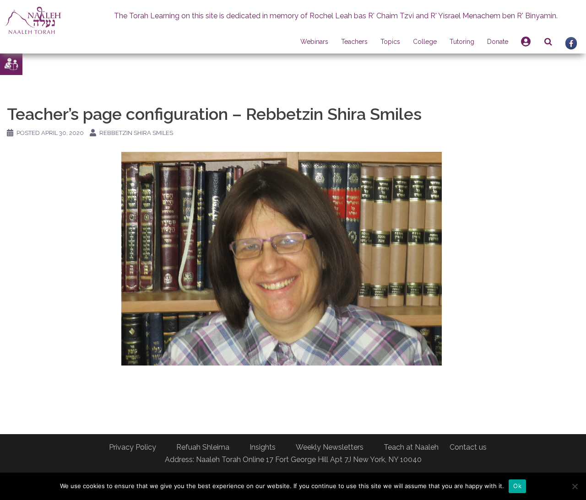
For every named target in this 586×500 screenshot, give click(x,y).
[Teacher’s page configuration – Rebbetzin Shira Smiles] (281, 258)
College (425, 41)
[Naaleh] (33, 20)
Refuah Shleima (202, 447)
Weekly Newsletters (330, 447)
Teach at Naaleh (411, 447)
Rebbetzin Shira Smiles (136, 132)
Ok (517, 485)
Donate (497, 41)
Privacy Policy (132, 447)
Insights (263, 447)
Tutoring (462, 41)
